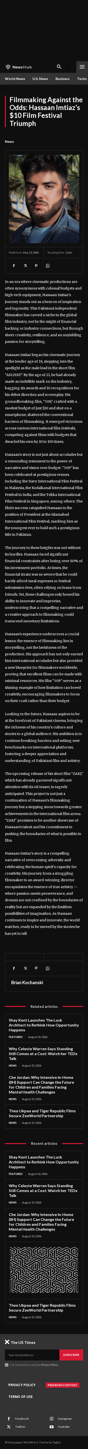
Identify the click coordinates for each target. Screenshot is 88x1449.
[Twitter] (25, 266)
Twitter (20, 1426)
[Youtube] (51, 1427)
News (9, 141)
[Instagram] (51, 1419)
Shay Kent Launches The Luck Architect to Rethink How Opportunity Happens (44, 1025)
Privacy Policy (49, 1364)
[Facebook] (14, 266)
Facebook (22, 1418)
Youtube (64, 1426)
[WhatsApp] (47, 266)
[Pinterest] (36, 266)
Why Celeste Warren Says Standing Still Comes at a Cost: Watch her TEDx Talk (43, 1053)
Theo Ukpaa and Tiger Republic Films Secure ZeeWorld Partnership (42, 1113)
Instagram (65, 1418)
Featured (16, 1036)
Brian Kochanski (27, 982)
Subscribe (71, 1355)
